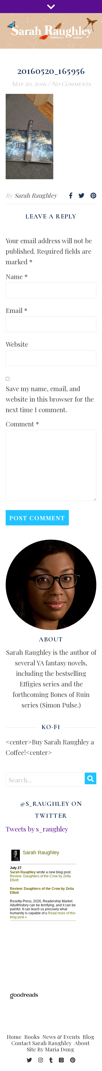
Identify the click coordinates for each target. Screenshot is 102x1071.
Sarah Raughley (35, 195)
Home (14, 1036)
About (82, 1043)
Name (17, 276)
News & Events (61, 1036)
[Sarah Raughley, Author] (51, 31)
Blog (88, 1036)
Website (17, 344)
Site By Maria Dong (50, 1049)
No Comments (71, 84)
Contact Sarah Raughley (41, 1043)
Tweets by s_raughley (37, 828)
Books (32, 1036)
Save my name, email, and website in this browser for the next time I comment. (50, 399)
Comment (22, 423)
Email (16, 310)
